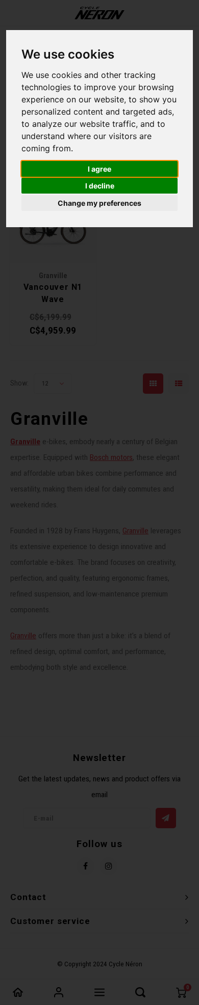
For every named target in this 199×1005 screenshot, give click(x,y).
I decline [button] (99, 185)
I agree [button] (99, 169)
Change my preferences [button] (99, 203)
